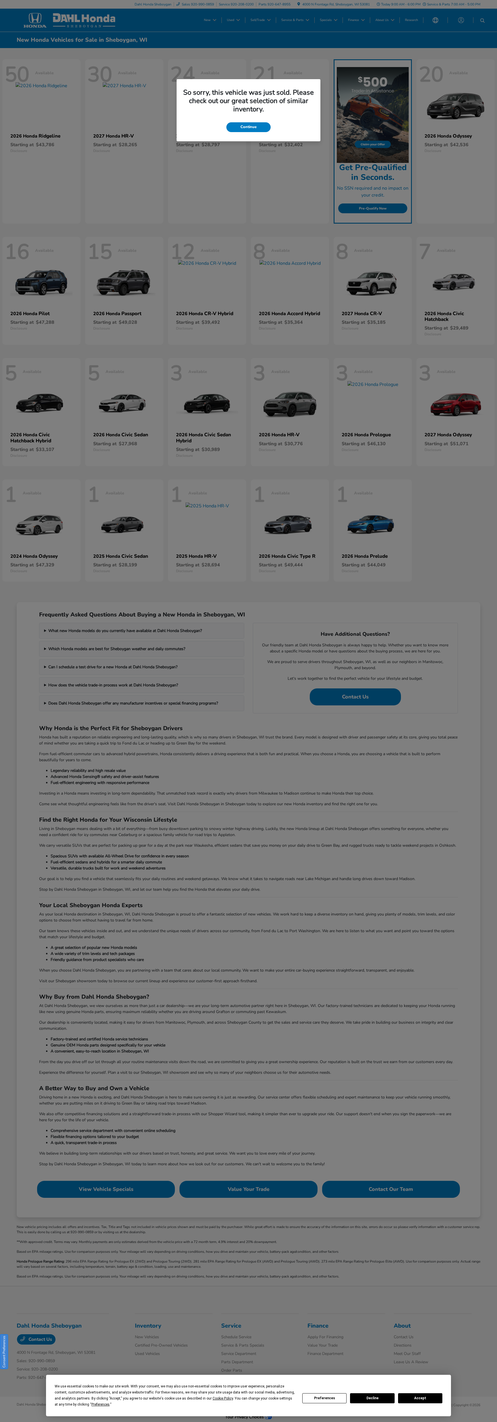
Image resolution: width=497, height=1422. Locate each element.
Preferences (324, 1398)
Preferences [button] (100, 1404)
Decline (372, 1398)
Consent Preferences (4, 1352)
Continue (248, 127)
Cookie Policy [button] (223, 1398)
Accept (420, 1398)
